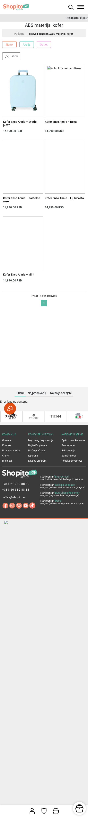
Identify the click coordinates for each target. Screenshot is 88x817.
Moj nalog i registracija (40, 440)
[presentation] (5, 416)
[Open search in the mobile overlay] (70, 7)
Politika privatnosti (72, 460)
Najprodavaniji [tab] (37, 393)
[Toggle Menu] (80, 7)
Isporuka (33, 455)
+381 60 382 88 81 (15, 489)
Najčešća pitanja (37, 445)
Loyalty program (37, 460)
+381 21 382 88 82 (15, 484)
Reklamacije (68, 450)
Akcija (26, 44)
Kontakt (6, 445)
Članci (5, 455)
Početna (19, 33)
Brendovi (7, 460)
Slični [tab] (20, 393)
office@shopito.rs (14, 497)
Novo (9, 44)
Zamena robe (69, 455)
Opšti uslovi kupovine (73, 440)
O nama (6, 440)
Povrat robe (68, 445)
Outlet (44, 44)
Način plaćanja (36, 450)
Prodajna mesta (11, 450)
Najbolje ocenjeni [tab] (60, 393)
